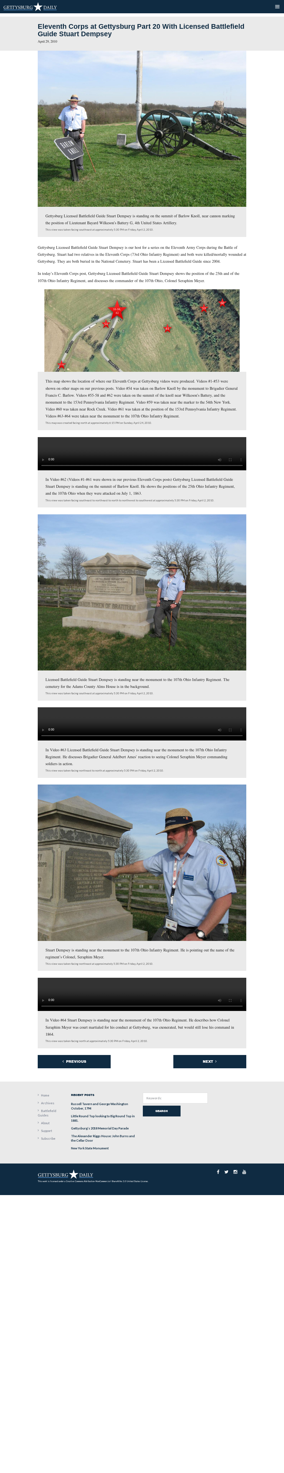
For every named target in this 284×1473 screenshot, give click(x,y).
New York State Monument (90, 1148)
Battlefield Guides (47, 1113)
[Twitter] (226, 1172)
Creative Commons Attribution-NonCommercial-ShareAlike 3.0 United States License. (107, 1181)
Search (161, 1111)
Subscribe (48, 1138)
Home (45, 1095)
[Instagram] (235, 1172)
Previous (75, 1061)
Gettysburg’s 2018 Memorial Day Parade (100, 1128)
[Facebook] (218, 1172)
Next (208, 1061)
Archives (47, 1103)
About (45, 1123)
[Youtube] (244, 1172)
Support (46, 1131)
